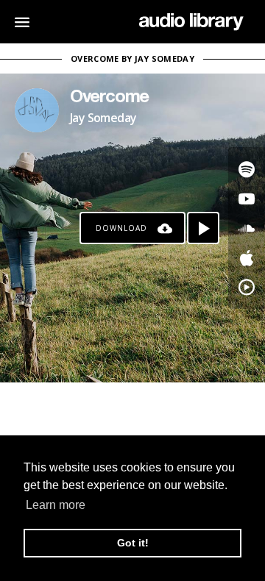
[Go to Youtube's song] (246, 198)
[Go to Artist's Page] (37, 110)
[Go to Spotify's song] (246, 169)
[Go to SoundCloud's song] (246, 228)
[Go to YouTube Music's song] (246, 287)
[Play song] (203, 228)
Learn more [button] (55, 505)
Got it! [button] (133, 543)
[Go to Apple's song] (246, 257)
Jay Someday (103, 118)
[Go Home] (191, 22)
